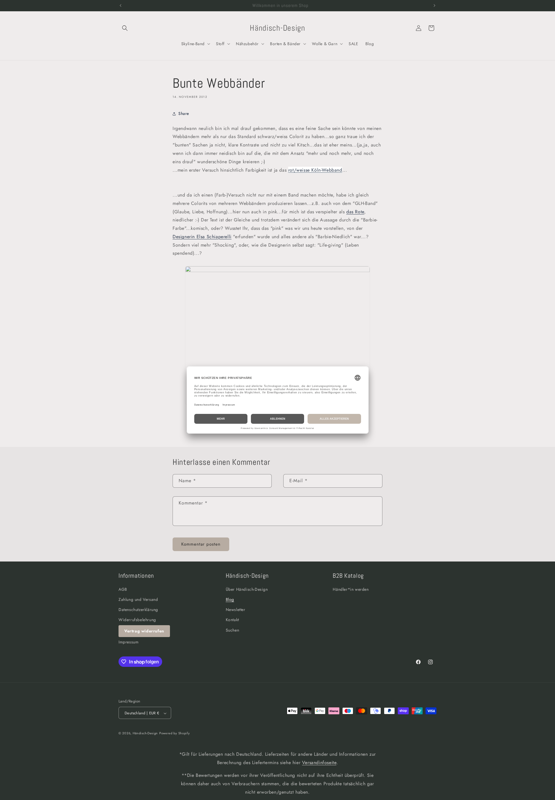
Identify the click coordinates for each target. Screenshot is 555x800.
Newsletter (235, 609)
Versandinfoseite (319, 762)
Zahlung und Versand (138, 599)
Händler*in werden (351, 589)
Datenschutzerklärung (138, 609)
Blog (230, 599)
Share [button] (183, 113)
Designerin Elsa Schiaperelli (202, 236)
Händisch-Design (145, 733)
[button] (125, 28)
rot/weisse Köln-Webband (315, 170)
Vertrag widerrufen (144, 631)
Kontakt (232, 620)
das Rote (355, 211)
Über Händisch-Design (247, 589)
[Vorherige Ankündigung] (120, 5)
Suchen (232, 630)
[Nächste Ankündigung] (434, 5)
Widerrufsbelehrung (137, 620)
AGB (123, 589)
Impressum (128, 642)
